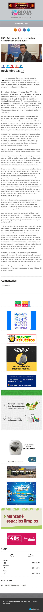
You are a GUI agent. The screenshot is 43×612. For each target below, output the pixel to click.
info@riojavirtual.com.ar (15, 585)
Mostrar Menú (22, 24)
